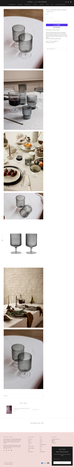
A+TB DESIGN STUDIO (60, 4)
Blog (29, 449)
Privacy (41, 449)
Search (41, 439)
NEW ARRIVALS (12, 4)
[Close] (71, 447)
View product (36, 409)
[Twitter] (6, 450)
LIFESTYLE (42, 4)
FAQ (40, 442)
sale (52, 4)
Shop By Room (30, 451)
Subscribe (62, 462)
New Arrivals (30, 439)
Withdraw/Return (42, 451)
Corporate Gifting (31, 446)
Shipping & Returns (43, 444)
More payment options (56, 27)
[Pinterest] (11, 450)
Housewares (30, 442)
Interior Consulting (31, 448)
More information (51, 48)
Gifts (29, 444)
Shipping (6, 395)
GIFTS (47, 4)
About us (41, 440)
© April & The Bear (8, 462)
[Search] (68, 1)
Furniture (29, 440)
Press (40, 448)
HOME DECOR (28, 4)
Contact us (41, 446)
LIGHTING (35, 4)
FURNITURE (19, 4)
